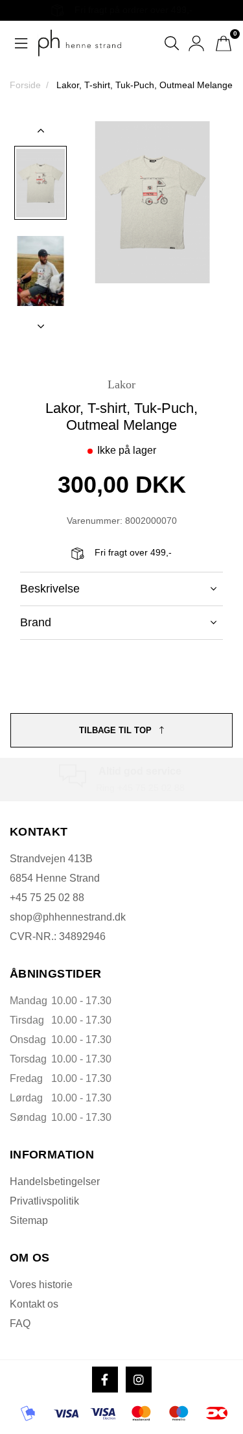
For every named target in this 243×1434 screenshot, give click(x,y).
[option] (40, 182)
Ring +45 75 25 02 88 (140, 787)
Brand (35, 622)
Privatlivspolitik (44, 1200)
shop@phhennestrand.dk (68, 917)
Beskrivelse (50, 588)
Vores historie (41, 1284)
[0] (223, 43)
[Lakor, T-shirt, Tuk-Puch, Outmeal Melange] (40, 183)
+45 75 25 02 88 (47, 897)
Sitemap (29, 1220)
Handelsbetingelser (55, 1181)
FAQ (20, 1323)
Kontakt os (34, 1304)
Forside (25, 85)
